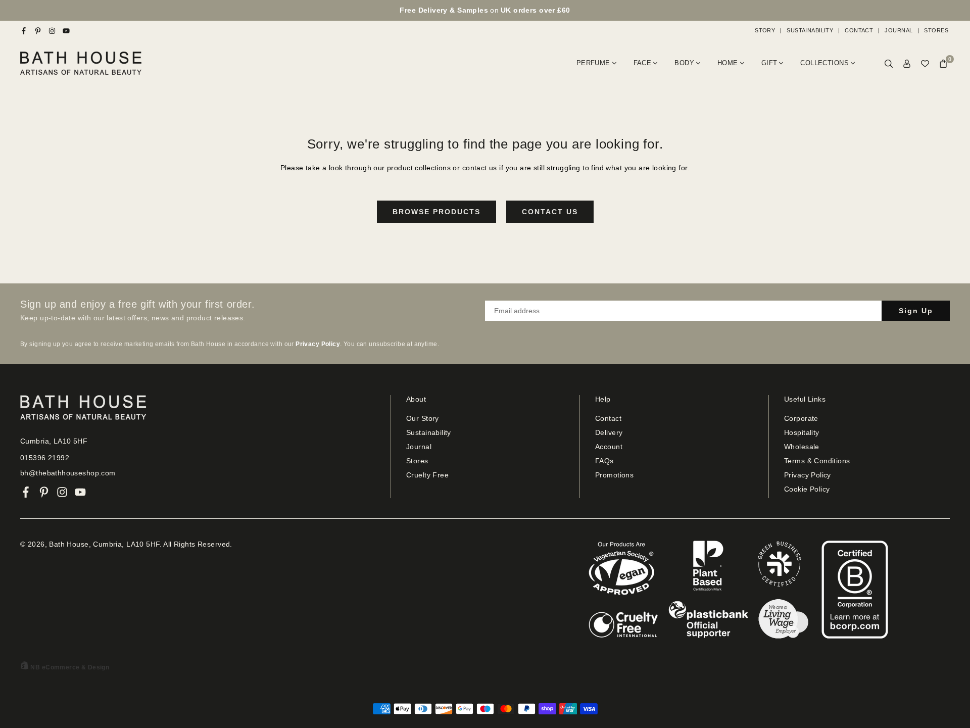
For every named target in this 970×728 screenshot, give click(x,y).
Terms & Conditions (817, 461)
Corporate (801, 418)
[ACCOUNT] (907, 63)
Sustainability (810, 30)
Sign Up (916, 311)
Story (765, 30)
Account (608, 447)
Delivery (608, 432)
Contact (859, 30)
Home (727, 63)
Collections (824, 63)
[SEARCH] (889, 63)
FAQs (604, 461)
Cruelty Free (427, 475)
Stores (936, 30)
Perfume (593, 63)
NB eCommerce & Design (69, 667)
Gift (769, 63)
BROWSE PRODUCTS (436, 212)
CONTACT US (550, 212)
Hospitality (801, 432)
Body (684, 63)
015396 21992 (44, 458)
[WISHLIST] (925, 63)
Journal (898, 30)
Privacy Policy (807, 475)
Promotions (614, 475)
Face (643, 63)
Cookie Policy (807, 489)
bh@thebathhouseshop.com (68, 472)
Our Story (422, 418)
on (485, 10)
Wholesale (801, 447)
